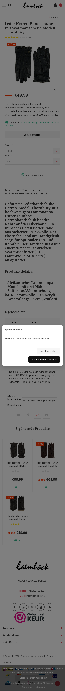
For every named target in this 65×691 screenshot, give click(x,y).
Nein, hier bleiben (49, 351)
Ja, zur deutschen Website (44, 359)
